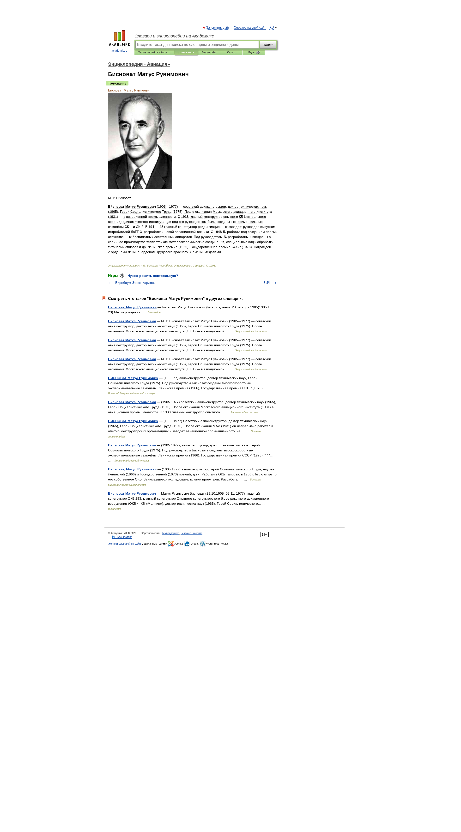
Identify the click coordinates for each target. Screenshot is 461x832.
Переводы (209, 52)
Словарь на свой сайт (250, 27)
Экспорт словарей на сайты (125, 543)
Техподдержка (170, 533)
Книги (231, 52)
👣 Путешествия (122, 536)
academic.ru (119, 50)
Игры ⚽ (254, 52)
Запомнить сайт (218, 27)
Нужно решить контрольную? (152, 276)
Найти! (268, 45)
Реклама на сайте (191, 533)
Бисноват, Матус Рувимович (132, 307)
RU (271, 27)
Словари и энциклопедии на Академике (174, 36)
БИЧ (266, 283)
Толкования (186, 52)
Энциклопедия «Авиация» (154, 52)
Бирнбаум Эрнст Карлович (136, 283)
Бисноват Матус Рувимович (132, 321)
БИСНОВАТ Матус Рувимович (133, 378)
